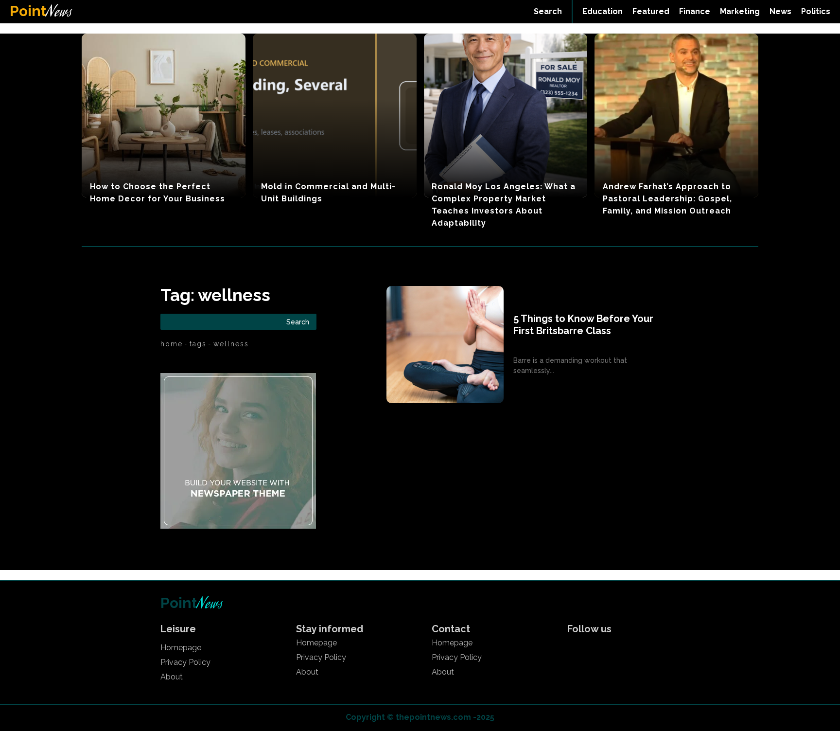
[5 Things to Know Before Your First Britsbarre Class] (445, 344)
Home (171, 344)
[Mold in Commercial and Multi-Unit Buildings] (335, 115)
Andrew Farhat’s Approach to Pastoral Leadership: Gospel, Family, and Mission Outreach (667, 198)
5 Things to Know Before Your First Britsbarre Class (583, 325)
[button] (548, 12)
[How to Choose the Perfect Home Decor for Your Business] (163, 115)
